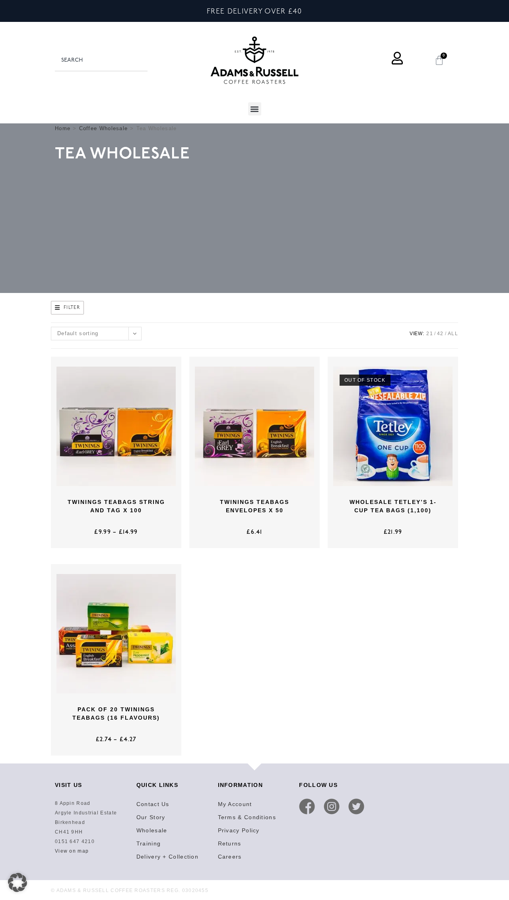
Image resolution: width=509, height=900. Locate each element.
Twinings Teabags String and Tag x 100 (116, 506)
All (453, 333)
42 (440, 333)
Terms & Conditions (247, 817)
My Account (235, 804)
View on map (72, 851)
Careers (230, 856)
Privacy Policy (239, 830)
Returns (229, 843)
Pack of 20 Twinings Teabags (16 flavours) (116, 713)
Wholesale (151, 830)
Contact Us (152, 804)
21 (429, 333)
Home (62, 128)
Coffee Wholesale (103, 128)
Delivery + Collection (167, 856)
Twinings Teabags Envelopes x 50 (254, 506)
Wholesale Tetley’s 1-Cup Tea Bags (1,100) (393, 506)
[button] (254, 108)
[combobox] (101, 60)
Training (148, 843)
